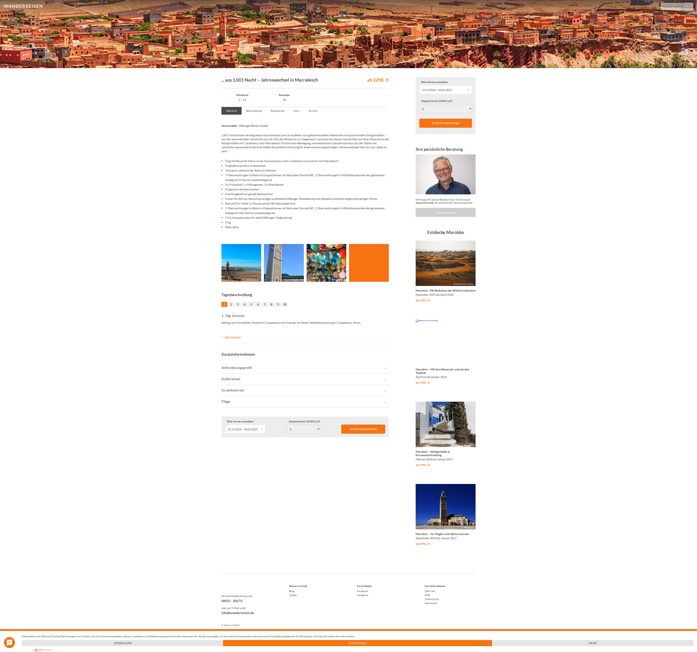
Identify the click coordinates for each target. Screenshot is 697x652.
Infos (296, 110)
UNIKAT (236, 625)
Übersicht (231, 110)
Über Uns (430, 591)
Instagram (362, 595)
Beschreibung (254, 110)
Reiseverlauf (278, 110)
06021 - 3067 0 (231, 601)
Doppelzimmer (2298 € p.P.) (304, 421)
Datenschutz (432, 599)
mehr (593, 643)
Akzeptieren (357, 643)
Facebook (362, 591)
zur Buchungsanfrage (363, 429)
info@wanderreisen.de (237, 613)
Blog (291, 591)
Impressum (431, 603)
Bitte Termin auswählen (240, 421)
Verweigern (123, 643)
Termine (313, 110)
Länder (293, 595)
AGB (427, 595)
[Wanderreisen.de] (23, 6)
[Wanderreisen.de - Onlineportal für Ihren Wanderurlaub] (246, 586)
